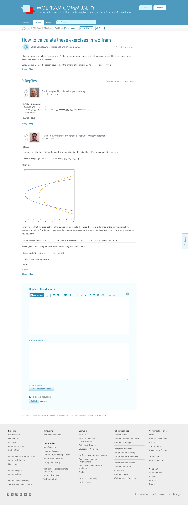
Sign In (160, 8)
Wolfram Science (121, 474)
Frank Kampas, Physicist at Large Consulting (63, 91)
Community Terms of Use (97, 415)
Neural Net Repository (53, 458)
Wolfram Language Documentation (87, 440)
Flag (31, 69)
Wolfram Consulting (52, 434)
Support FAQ (154, 456)
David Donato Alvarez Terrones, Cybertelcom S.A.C (55, 46)
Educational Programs (88, 449)
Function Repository (52, 451)
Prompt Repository (51, 462)
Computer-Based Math (124, 448)
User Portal (154, 442)
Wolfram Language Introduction (93, 455)
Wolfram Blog (85, 482)
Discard (45, 401)
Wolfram (144, 494)
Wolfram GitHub (50, 479)
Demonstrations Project (124, 462)
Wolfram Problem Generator (126, 438)
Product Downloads (158, 438)
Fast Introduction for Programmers (88, 460)
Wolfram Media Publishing (125, 478)
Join (145, 8)
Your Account (155, 446)
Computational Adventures (126, 456)
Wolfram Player (15, 474)
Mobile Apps (13, 464)
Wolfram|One (14, 434)
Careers (152, 476)
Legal (153, 494)
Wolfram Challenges (123, 442)
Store (151, 434)
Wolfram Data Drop (122, 466)
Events (152, 484)
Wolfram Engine (15, 470)
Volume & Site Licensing (18, 480)
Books (81, 472)
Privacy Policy (164, 494)
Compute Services (16, 446)
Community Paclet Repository (56, 454)
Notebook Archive (51, 475)
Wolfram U (83, 434)
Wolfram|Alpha (120, 434)
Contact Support (156, 460)
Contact (152, 480)
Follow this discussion (41, 397)
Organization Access (158, 450)
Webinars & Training (87, 445)
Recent (133, 82)
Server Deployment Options (20, 484)
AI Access (12, 442)
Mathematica (14, 438)
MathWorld (119, 470)
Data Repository (50, 447)
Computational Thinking (124, 452)
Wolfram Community (88, 478)
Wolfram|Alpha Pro (16, 460)
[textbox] (115, 230)
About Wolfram (156, 472)
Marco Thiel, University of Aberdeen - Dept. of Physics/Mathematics (75, 135)
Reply (24, 69)
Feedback (185, 241)
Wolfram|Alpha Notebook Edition (22, 456)
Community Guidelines (49, 415)
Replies (118, 82)
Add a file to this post (42, 389)
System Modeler (15, 450)
